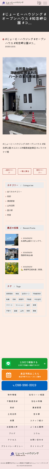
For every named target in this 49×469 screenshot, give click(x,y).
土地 (22, 311)
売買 (9, 215)
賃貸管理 (11, 201)
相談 (17, 294)
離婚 (34, 311)
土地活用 (11, 205)
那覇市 (21, 299)
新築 (34, 305)
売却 (9, 196)
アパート (9, 305)
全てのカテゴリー (14, 191)
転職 (7, 299)
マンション (20, 305)
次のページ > (40, 171)
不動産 (29, 299)
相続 (28, 311)
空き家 (10, 210)
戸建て (8, 311)
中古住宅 (37, 299)
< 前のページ (9, 171)
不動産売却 (37, 294)
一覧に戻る (24, 171)
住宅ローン (26, 294)
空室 (15, 311)
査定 (28, 305)
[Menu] (45, 3)
